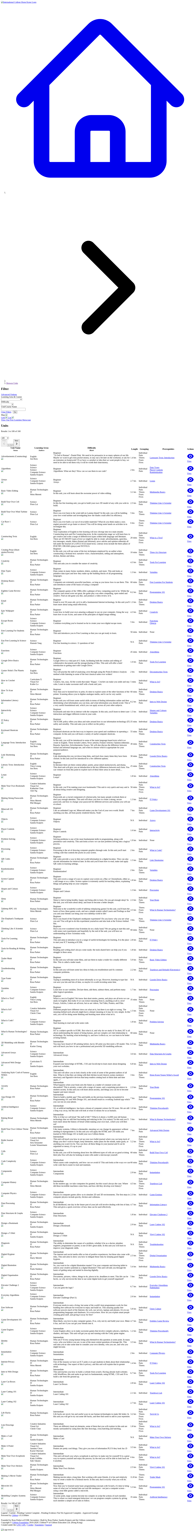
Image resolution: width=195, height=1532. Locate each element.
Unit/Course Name (9, 407)
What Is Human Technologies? (163, 910)
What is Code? (156, 850)
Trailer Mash (155, 1477)
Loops (152, 481)
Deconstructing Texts (159, 672)
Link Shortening (156, 860)
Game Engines (156, 1194)
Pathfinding (154, 1288)
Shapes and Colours (158, 710)
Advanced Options (9, 394)
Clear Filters (6, 412)
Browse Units (12, 383)
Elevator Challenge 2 (158, 1214)
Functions (154, 621)
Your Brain (154, 900)
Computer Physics (157, 1353)
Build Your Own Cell (159, 1152)
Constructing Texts (158, 744)
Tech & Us (154, 1414)
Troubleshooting (156, 1244)
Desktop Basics (156, 602)
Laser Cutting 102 (157, 1224)
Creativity (154, 612)
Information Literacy (158, 1204)
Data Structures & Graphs (160, 1054)
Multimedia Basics (157, 492)
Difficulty (5, 402)
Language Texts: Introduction (162, 458)
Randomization (156, 472)
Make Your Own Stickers (160, 1437)
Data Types (154, 467)
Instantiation (155, 1172)
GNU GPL (21, 1525)
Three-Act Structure (158, 552)
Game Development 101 (160, 810)
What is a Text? (156, 538)
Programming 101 (157, 592)
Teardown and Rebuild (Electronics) (165, 970)
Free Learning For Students (161, 582)
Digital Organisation (158, 1255)
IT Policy (154, 799)
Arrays (152, 820)
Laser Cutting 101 (157, 1403)
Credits (30, 1525)
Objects (153, 623)
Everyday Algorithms (159, 1285)
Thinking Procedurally (159, 1108)
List (10, 417)
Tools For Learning (158, 562)
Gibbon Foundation (20, 1522)
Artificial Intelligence (158, 1497)
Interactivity (155, 830)
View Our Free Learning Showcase (16, 420)
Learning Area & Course (11, 397)
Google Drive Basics (158, 756)
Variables (153, 572)
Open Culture (155, 1309)
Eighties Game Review (159, 1321)
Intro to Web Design (158, 702)
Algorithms (154, 652)
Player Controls (156, 470)
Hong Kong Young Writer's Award (164, 1075)
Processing (154, 890)
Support (48, 1525)
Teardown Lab (156, 1183)
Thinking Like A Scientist (160, 503)
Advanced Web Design (159, 1130)
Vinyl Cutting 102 (157, 1234)
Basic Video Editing (158, 960)
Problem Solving (157, 1022)
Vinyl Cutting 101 (157, 1467)
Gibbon (15, 1515)
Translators (39, 1525)
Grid (3, 417)
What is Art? (155, 682)
